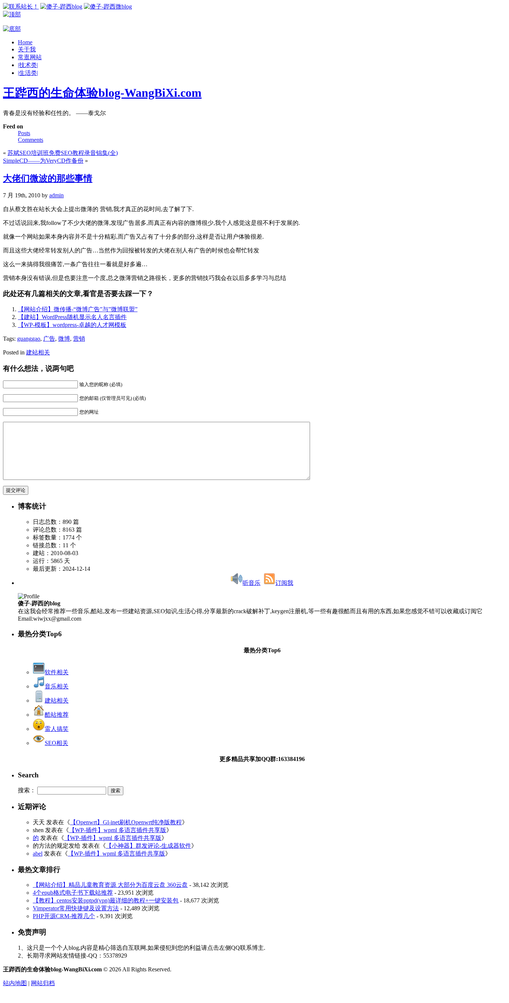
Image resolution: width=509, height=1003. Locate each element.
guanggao (28, 338)
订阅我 (284, 583)
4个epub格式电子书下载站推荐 (73, 892)
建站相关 (38, 352)
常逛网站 (30, 57)
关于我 (27, 49)
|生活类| (28, 73)
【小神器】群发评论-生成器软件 (148, 846)
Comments (30, 140)
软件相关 (57, 672)
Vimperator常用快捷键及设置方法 (76, 908)
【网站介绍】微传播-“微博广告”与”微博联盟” (77, 309)
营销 (79, 338)
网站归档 (43, 983)
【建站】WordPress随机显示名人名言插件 (72, 317)
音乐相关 (57, 686)
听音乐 (251, 583)
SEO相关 (56, 743)
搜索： (27, 790)
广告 (49, 338)
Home (25, 42)
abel (37, 853)
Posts (24, 133)
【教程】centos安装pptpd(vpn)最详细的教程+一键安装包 (105, 900)
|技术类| (28, 65)
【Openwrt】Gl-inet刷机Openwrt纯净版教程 (126, 822)
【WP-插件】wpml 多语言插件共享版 (117, 830)
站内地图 (15, 983)
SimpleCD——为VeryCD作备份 (43, 160)
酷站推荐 (57, 714)
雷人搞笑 (57, 729)
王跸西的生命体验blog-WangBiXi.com (102, 92)
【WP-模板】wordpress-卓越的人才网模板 (72, 325)
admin (56, 195)
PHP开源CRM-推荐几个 (64, 916)
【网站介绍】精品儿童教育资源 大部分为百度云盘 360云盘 (110, 885)
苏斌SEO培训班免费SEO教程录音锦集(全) (62, 153)
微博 (64, 338)
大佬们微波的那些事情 (47, 178)
